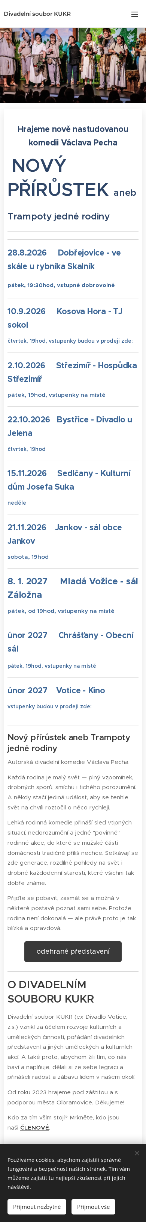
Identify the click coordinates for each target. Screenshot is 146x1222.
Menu (134, 13)
